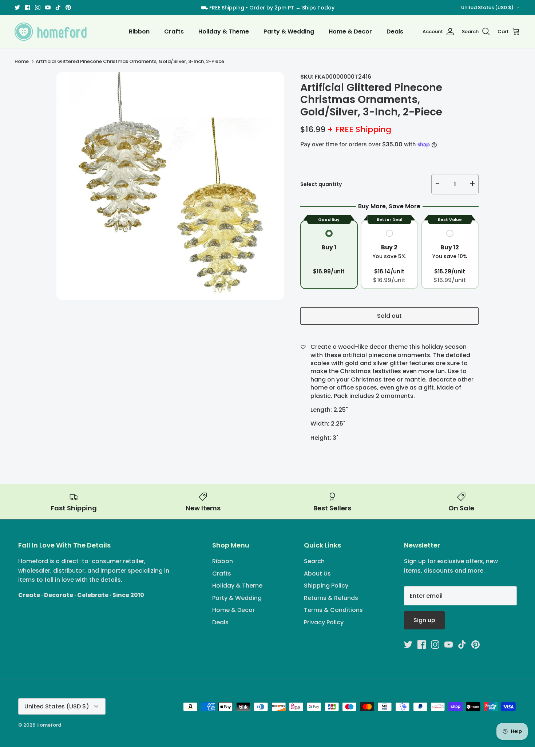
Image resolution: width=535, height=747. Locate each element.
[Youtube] (273, 421)
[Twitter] (241, 421)
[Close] (338, 308)
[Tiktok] (283, 421)
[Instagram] (262, 421)
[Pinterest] (294, 421)
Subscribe (267, 398)
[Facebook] (251, 421)
